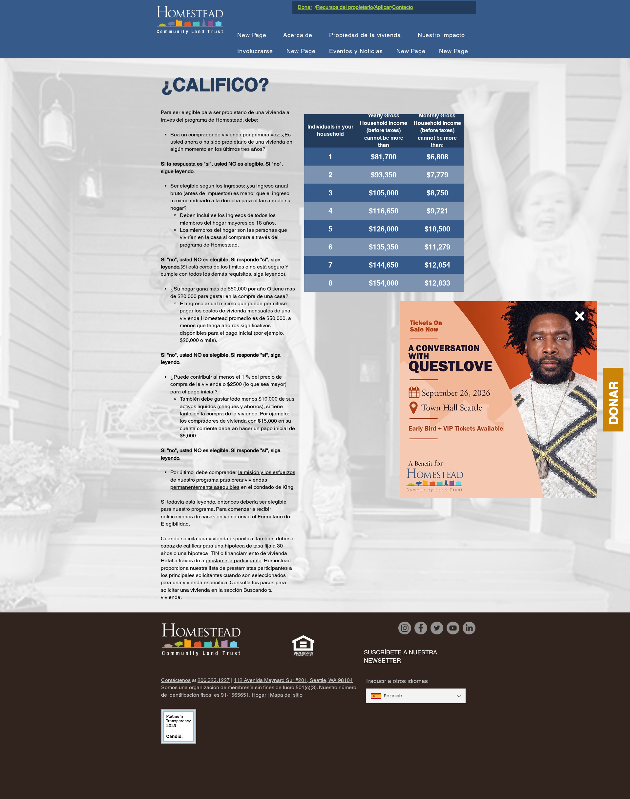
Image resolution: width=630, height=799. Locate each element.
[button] (580, 316)
